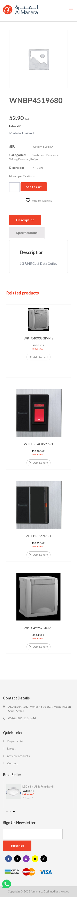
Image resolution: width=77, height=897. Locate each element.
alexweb (64, 891)
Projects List (15, 741)
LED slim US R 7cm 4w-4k (38, 786)
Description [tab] (25, 220)
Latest (11, 748)
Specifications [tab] (27, 233)
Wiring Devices (19, 159)
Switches (38, 155)
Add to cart (34, 187)
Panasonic (52, 155)
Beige (34, 159)
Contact (12, 763)
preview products (18, 756)
